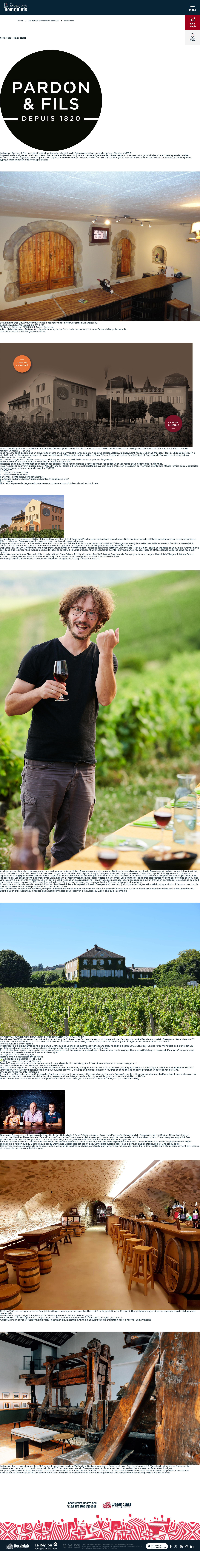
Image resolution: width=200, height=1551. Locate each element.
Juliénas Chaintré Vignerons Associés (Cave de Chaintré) (93, 487)
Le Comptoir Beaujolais (48, 1152)
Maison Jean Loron (43, 1324)
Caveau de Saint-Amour (49, 1476)
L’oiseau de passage (44, 562)
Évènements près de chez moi (158, 1546)
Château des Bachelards (49, 895)
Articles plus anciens (100, 1487)
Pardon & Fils (35, 29)
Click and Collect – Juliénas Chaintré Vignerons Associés (93, 335)
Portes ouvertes (39, 164)
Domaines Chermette (46, 1082)
